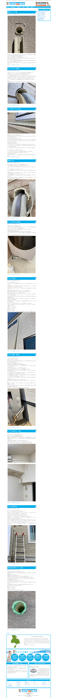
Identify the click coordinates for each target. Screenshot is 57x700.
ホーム (8, 682)
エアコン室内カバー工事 (14, 431)
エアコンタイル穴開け (13, 68)
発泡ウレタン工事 (12, 12)
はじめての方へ (18, 682)
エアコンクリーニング (42, 16)
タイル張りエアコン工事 (14, 108)
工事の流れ (26, 682)
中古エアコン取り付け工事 (43, 11)
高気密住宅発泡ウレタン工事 (15, 567)
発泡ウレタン (11, 160)
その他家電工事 (41, 18)
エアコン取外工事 (41, 12)
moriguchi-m (18, 70)
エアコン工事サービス (29, 695)
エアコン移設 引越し (13, 354)
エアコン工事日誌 (12, 274)
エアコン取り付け (12, 506)
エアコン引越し (12, 278)
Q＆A (34, 682)
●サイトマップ (20, 695)
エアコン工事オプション (42, 17)
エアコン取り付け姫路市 (14, 221)
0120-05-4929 (42, 4)
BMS (30, 696)
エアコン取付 (44, 682)
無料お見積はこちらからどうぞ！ (41, 5)
